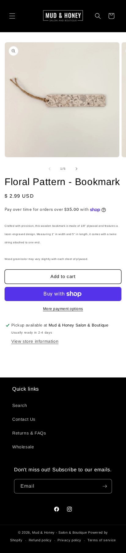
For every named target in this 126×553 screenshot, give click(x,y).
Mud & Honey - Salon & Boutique (59, 532)
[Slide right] (76, 169)
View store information (34, 341)
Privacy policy (69, 540)
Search (19, 405)
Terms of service (101, 540)
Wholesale (23, 446)
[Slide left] (49, 169)
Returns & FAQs (29, 433)
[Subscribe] (105, 486)
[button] (12, 16)
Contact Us (23, 419)
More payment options (63, 309)
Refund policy (40, 540)
